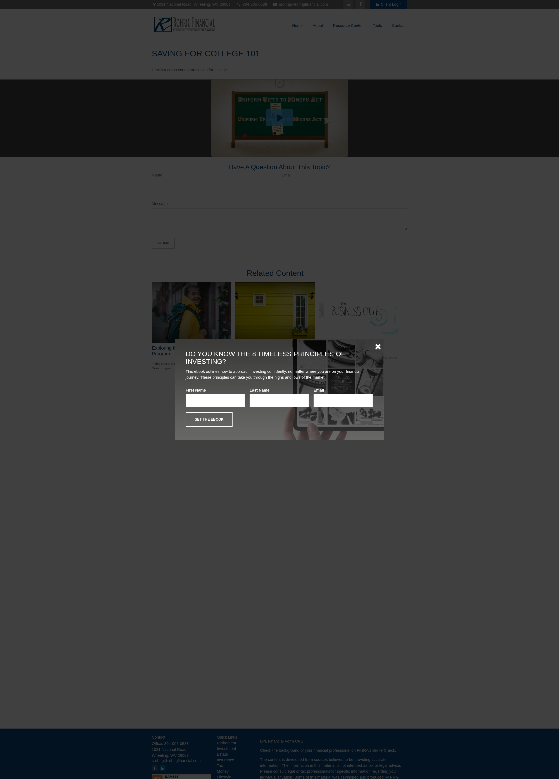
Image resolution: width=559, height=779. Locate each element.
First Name (196, 390)
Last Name (259, 390)
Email (319, 390)
